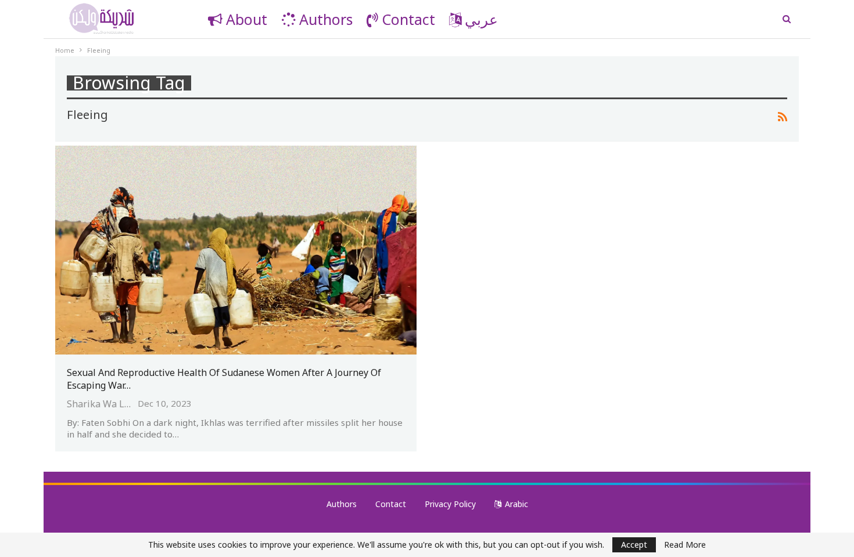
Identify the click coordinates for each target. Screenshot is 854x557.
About (246, 19)
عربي (481, 19)
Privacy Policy (450, 503)
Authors (326, 19)
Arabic (516, 503)
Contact (408, 19)
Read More (685, 545)
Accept (634, 544)
